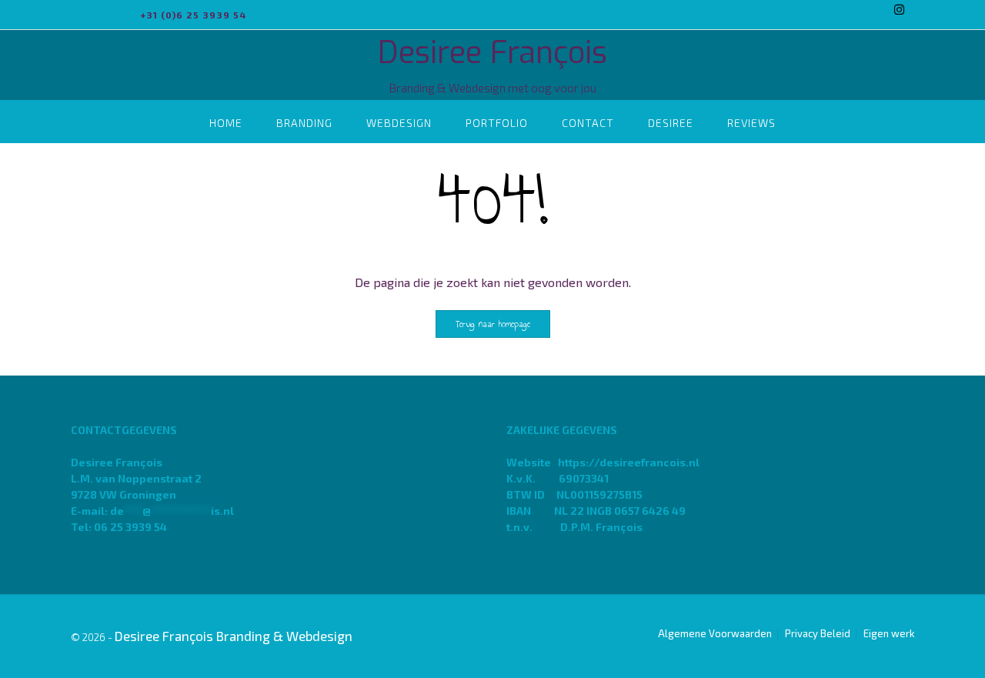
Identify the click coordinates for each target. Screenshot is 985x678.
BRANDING (304, 122)
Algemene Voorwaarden (715, 634)
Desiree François (492, 52)
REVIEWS (751, 122)
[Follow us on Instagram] (899, 9)
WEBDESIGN (399, 122)
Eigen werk (888, 634)
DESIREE (670, 122)
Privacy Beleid (817, 634)
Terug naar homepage (493, 324)
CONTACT (588, 122)
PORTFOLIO (497, 122)
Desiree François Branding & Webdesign (233, 635)
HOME (225, 122)
